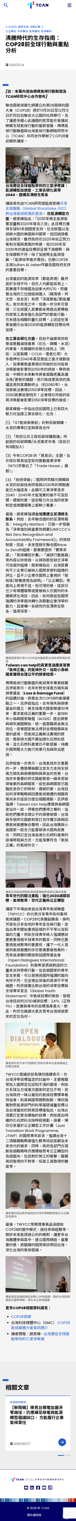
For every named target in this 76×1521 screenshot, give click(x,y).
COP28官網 (21, 1316)
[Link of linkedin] (32, 1488)
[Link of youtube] (44, 1488)
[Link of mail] (26, 1488)
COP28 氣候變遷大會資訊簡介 (40, 1325)
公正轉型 (11, 31)
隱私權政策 (34, 1515)
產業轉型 (34, 31)
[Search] (6, 5)
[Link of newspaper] (50, 1488)
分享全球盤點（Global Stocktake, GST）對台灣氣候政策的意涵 (37, 208)
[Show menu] (70, 5)
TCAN (45, 1508)
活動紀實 (35, 27)
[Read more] (62, 1442)
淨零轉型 (22, 31)
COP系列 (11, 27)
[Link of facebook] (38, 1488)
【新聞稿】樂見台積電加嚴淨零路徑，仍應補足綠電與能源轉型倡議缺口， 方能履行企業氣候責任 (37, 1415)
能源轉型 (46, 31)
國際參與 (23, 27)
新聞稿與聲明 (18, 1402)
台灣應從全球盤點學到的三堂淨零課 (40, 1336)
